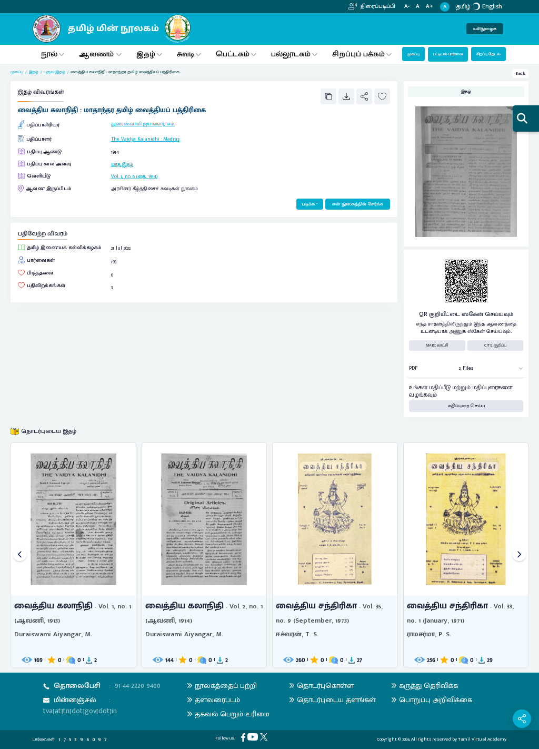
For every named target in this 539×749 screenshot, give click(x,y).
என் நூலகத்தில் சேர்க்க (357, 204)
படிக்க (308, 204)
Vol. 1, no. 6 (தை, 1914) (134, 176)
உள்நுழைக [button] (484, 29)
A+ (429, 6)
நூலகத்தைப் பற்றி (226, 685)
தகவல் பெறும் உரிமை (232, 714)
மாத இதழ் (122, 164)
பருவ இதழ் (54, 72)
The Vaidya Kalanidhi (135, 139)
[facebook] (244, 737)
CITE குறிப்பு (495, 345)
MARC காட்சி (437, 345)
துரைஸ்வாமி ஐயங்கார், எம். (143, 124)
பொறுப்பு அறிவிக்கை (435, 699)
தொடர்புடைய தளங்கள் (336, 699)
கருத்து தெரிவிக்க (428, 685)
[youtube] (253, 737)
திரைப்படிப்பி (377, 6)
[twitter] (265, 737)
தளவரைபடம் (217, 699)
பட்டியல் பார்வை (448, 54)
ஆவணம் (97, 54)
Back (520, 73)
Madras (171, 139)
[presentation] (20, 555)
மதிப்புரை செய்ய (466, 406)
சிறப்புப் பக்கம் (358, 54)
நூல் (49, 54)
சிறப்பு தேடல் (488, 54)
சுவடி (185, 54)
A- (407, 6)
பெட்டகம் (232, 54)
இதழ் (145, 54)
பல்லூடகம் (291, 54)
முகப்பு (413, 54)
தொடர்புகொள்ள (325, 685)
